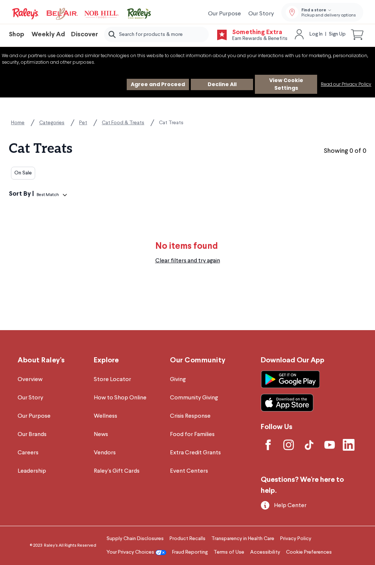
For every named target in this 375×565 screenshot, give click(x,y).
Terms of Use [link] (229, 552)
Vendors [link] (105, 453)
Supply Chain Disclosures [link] (135, 538)
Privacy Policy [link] (295, 538)
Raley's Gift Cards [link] (117, 471)
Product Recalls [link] (187, 538)
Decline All (222, 84)
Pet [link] (83, 122)
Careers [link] (28, 453)
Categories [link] (51, 122)
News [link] (101, 434)
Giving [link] (178, 380)
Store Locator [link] (112, 380)
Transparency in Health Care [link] (242, 538)
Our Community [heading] (198, 360)
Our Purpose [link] (224, 14)
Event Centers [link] (189, 471)
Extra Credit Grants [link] (195, 453)
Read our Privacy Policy (346, 84)
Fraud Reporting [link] (190, 552)
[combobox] (156, 34)
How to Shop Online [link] (120, 398)
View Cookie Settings (286, 84)
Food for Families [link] (192, 434)
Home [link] (18, 122)
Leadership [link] (32, 471)
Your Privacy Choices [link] (130, 552)
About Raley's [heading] (41, 360)
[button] (357, 34)
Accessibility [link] (265, 552)
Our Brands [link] (32, 434)
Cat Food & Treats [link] (123, 122)
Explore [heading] (106, 360)
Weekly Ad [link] (48, 35)
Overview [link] (30, 380)
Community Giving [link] (194, 398)
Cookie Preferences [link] (309, 552)
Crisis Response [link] (190, 416)
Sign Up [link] (337, 34)
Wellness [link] (105, 416)
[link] (82, 14)
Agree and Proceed (158, 84)
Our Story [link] (261, 14)
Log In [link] (316, 34)
